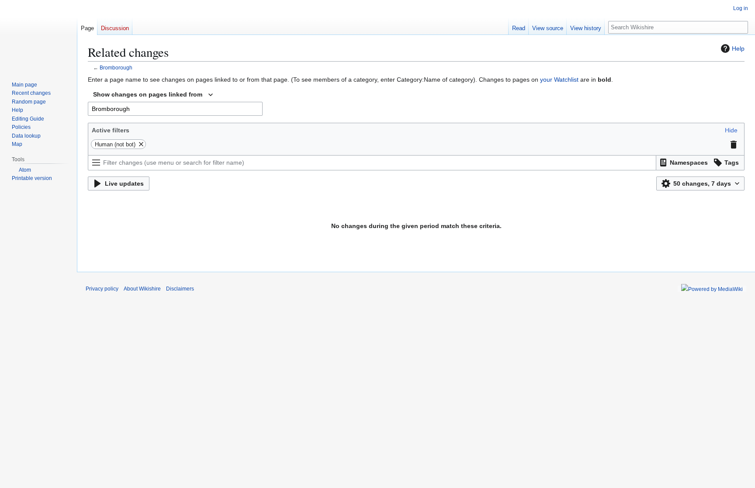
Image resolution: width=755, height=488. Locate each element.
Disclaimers (180, 289)
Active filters (110, 130)
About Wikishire (142, 289)
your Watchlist (559, 79)
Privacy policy (102, 289)
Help (738, 48)
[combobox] (153, 95)
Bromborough (116, 67)
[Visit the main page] (38, 35)
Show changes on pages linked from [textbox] (147, 94)
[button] (731, 130)
